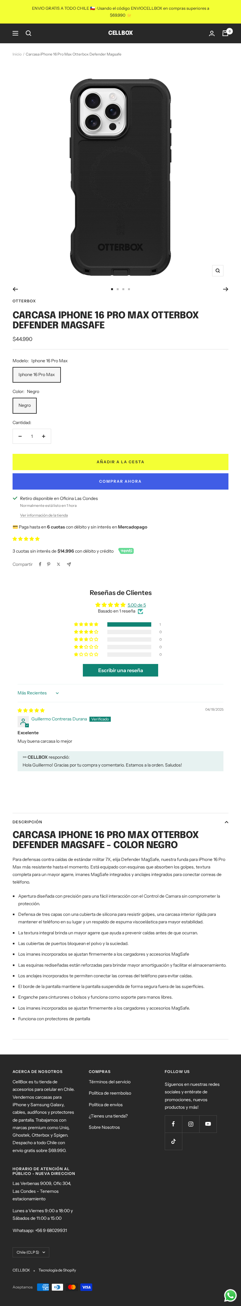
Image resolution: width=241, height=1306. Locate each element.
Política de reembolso (110, 1093)
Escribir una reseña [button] (120, 670)
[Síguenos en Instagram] (190, 1124)
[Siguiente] (225, 289)
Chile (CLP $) (28, 1252)
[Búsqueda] (28, 33)
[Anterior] (15, 289)
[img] (31, 710)
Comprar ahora (120, 481)
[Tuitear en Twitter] (58, 564)
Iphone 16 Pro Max (37, 374)
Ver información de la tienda (44, 515)
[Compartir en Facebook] (40, 564)
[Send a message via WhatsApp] (230, 1295)
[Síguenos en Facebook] (173, 1124)
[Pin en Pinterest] (48, 564)
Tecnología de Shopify (57, 1270)
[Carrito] (225, 33)
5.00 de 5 (137, 605)
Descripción (27, 822)
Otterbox (24, 301)
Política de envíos (106, 1104)
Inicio (17, 54)
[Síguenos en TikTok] (173, 1141)
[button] (26, 539)
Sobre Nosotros (104, 1127)
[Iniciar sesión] (212, 33)
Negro (25, 405)
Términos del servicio (110, 1082)
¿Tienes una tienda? (108, 1116)
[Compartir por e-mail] (69, 564)
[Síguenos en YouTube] (208, 1124)
